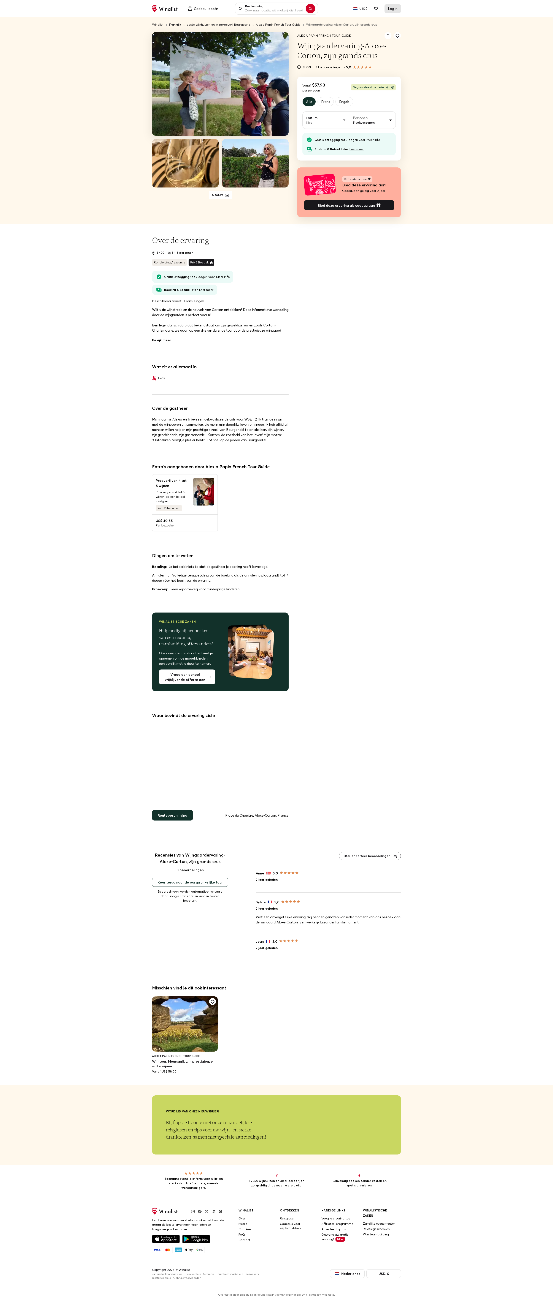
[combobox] (274, 8)
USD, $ (383, 1273)
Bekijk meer (161, 340)
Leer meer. (357, 149)
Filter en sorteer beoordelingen (367, 856)
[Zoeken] (310, 8)
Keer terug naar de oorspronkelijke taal (190, 882)
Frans (325, 101)
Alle (309, 101)
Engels (344, 101)
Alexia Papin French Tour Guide (324, 36)
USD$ (363, 9)
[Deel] (388, 35)
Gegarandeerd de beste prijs (371, 87)
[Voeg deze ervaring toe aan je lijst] (397, 35)
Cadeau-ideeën (206, 8)
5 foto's (218, 195)
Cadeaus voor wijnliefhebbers (290, 1226)
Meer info (373, 140)
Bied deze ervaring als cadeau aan (346, 205)
